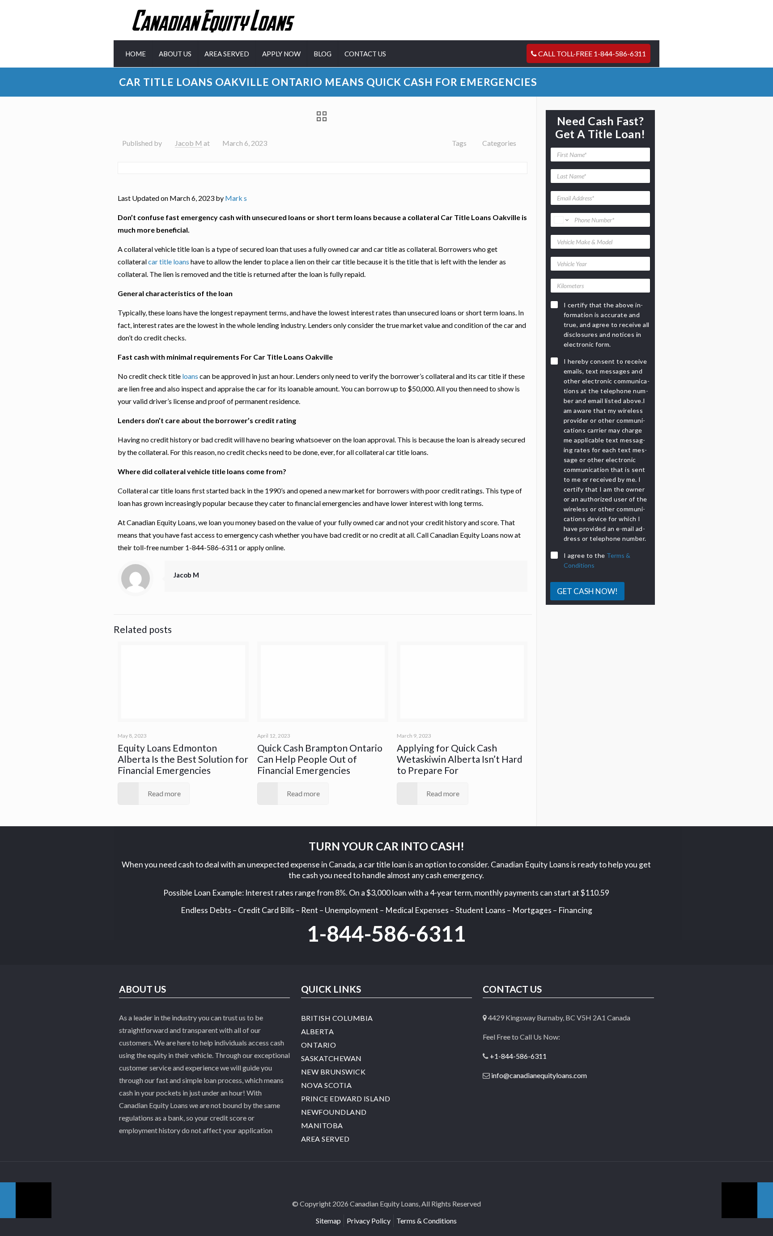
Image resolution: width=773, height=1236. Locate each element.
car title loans (168, 261)
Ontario (318, 1045)
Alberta (317, 1031)
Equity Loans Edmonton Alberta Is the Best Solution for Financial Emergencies (183, 759)
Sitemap (328, 1220)
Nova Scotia (326, 1085)
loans (190, 376)
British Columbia (337, 1018)
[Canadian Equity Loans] (213, 20)
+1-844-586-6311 (518, 1056)
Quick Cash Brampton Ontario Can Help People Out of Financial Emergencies (319, 759)
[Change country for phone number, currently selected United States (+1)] (560, 219)
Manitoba (322, 1125)
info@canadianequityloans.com (539, 1075)
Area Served (325, 1138)
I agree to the (597, 560)
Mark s (236, 198)
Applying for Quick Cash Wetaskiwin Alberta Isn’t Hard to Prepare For (459, 759)
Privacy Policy (369, 1220)
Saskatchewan (331, 1058)
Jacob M (188, 143)
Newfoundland (334, 1112)
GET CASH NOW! (587, 591)
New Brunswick (333, 1071)
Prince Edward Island (346, 1098)
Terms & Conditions (426, 1220)
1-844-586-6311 (386, 933)
